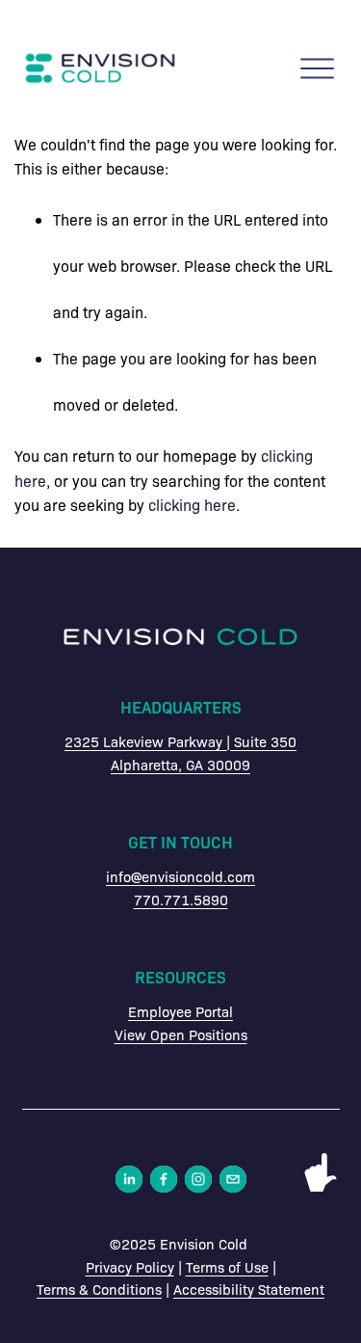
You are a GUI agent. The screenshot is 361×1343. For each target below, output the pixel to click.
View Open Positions (181, 1034)
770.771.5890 (181, 899)
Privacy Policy (130, 1266)
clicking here (192, 505)
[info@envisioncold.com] (232, 1179)
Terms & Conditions (99, 1289)
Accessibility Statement (248, 1289)
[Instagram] (198, 1179)
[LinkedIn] (129, 1179)
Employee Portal (180, 1011)
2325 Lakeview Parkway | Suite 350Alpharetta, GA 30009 (180, 753)
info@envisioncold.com (180, 876)
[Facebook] (163, 1179)
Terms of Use (227, 1266)
